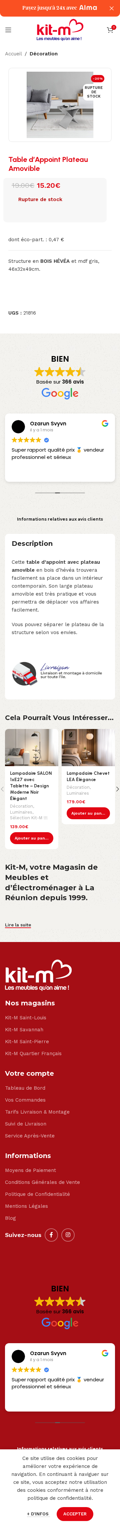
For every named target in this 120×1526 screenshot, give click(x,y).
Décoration (44, 54)
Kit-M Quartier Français (33, 1053)
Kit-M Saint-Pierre (27, 1042)
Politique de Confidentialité (37, 1194)
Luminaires (21, 812)
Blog (10, 1218)
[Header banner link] (50, 8)
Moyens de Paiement (30, 1170)
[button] (31, 838)
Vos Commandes (25, 1100)
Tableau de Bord (25, 1088)
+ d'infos (38, 1513)
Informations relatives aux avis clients (60, 519)
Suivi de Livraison (25, 1124)
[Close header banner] (111, 8)
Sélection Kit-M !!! (29, 817)
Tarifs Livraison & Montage (37, 1112)
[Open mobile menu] (8, 29)
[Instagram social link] (68, 1235)
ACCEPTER (75, 1513)
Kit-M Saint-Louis (25, 1018)
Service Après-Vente (30, 1136)
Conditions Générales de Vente (42, 1182)
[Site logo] (60, 30)
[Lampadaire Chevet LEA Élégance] (88, 747)
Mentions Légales (26, 1206)
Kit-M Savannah (24, 1030)
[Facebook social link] (51, 1235)
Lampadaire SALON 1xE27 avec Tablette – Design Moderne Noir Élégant (31, 785)
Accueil (13, 54)
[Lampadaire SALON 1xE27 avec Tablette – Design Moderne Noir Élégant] (31, 747)
